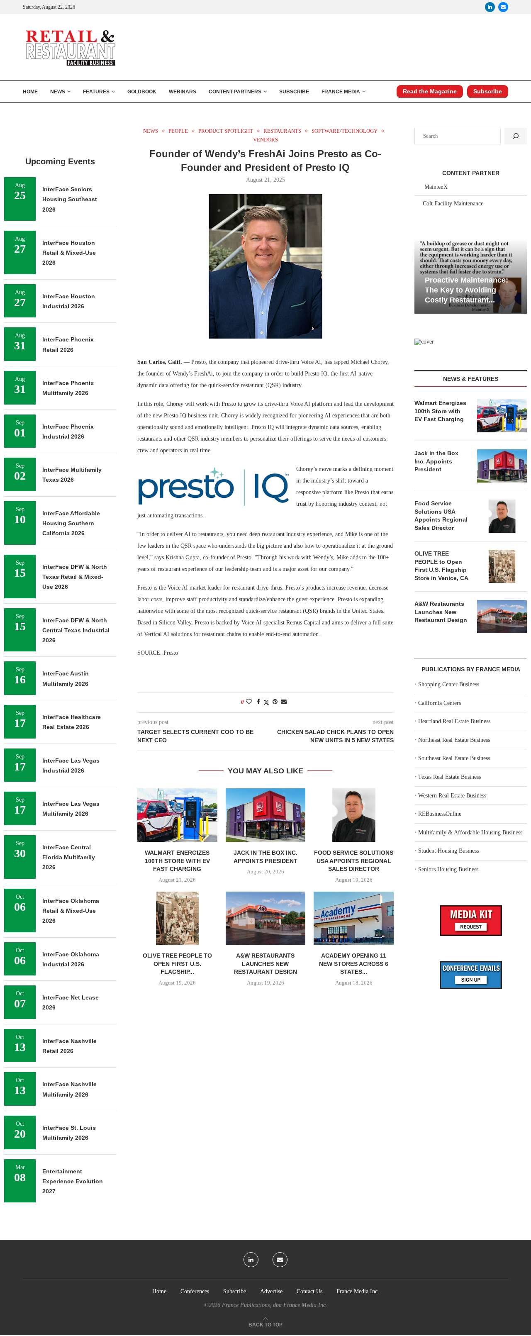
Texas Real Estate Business (449, 777)
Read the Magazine (430, 91)
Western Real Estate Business (452, 795)
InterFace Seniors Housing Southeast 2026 (69, 199)
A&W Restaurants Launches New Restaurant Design (265, 963)
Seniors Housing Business (448, 869)
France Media (341, 92)
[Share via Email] (284, 702)
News (57, 92)
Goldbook (141, 92)
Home (30, 92)
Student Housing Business (448, 851)
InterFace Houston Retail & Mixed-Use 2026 (69, 252)
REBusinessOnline (439, 814)
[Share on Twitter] (266, 702)
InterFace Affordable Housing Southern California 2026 (71, 523)
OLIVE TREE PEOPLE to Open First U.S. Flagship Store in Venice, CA (441, 565)
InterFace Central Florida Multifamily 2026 (68, 857)
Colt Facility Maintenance (453, 203)
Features (96, 92)
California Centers (439, 703)
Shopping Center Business (448, 684)
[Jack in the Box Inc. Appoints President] (266, 814)
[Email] (503, 7)
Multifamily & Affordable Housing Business (470, 832)
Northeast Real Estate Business (454, 740)
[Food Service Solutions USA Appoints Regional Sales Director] (354, 814)
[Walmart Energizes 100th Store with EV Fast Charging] (177, 814)
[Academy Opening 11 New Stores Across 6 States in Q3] (354, 918)
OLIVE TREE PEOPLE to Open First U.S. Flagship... (177, 963)
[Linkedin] (490, 7)
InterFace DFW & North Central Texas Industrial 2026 (76, 630)
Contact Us (309, 1291)
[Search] (515, 136)
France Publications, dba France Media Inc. (274, 1305)
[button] (422, 275)
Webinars (182, 92)
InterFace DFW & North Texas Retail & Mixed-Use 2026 (74, 576)
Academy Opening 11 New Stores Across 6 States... (353, 963)
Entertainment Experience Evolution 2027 (72, 1181)
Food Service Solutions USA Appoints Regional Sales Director (353, 860)
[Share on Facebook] (258, 702)
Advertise (271, 1291)
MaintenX (436, 187)
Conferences (194, 1291)
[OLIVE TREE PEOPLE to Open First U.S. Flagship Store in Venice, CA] (177, 918)
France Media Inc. (357, 1291)
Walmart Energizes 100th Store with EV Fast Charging (177, 860)
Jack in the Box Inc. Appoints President (436, 461)
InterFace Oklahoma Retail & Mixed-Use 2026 (70, 910)
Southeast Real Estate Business (454, 758)
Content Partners (235, 92)
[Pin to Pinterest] (275, 702)
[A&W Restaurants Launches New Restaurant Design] (266, 918)
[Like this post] (249, 702)
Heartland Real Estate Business (454, 721)
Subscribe (294, 92)
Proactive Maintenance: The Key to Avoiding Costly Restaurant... (466, 290)
